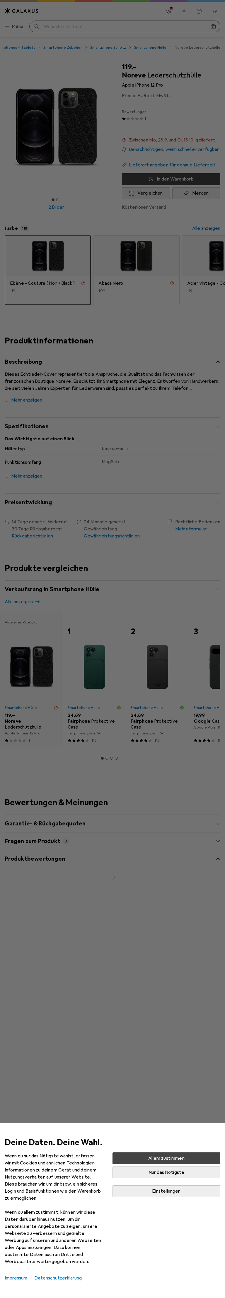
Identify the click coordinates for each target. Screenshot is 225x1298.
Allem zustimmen (166, 1158)
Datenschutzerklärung (58, 1278)
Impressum (16, 1278)
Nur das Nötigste (167, 1172)
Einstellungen (166, 1191)
